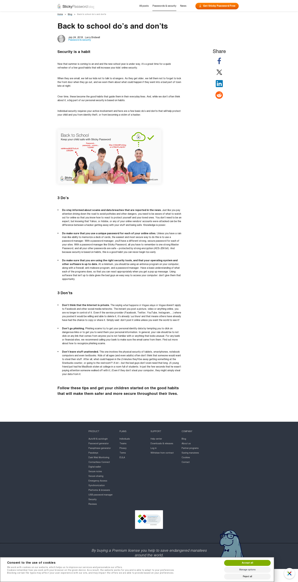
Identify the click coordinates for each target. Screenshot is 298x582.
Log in (154, 448)
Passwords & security (164, 6)
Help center (156, 439)
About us (186, 444)
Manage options (247, 570)
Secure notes (95, 471)
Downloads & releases (162, 444)
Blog (184, 439)
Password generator (98, 444)
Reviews (92, 504)
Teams (123, 444)
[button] (149, 519)
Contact (186, 462)
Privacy (123, 448)
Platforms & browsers (99, 490)
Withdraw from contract (162, 453)
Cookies (186, 457)
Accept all (247, 563)
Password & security (79, 40)
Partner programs (190, 448)
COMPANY (187, 431)
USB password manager (100, 495)
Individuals (125, 439)
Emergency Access (97, 481)
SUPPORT (156, 431)
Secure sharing (95, 476)
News (183, 6)
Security (92, 499)
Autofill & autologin (98, 439)
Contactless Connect (99, 462)
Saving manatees (190, 453)
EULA (122, 457)
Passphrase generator (99, 448)
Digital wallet (94, 467)
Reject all (247, 576)
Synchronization (96, 485)
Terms (123, 453)
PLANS (123, 431)
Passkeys (93, 453)
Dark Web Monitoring (98, 457)
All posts (144, 6)
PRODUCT (93, 431)
